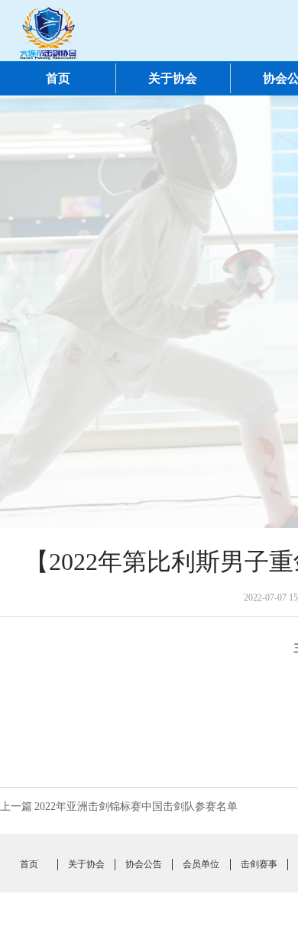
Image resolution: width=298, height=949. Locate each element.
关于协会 (172, 78)
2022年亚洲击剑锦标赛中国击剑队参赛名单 (136, 806)
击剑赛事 (259, 864)
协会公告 (143, 864)
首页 (58, 78)
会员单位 (201, 864)
